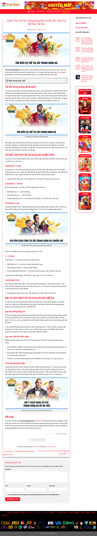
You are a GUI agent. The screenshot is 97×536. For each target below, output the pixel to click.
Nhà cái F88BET (81, 23)
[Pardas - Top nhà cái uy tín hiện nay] (10, 4)
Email (29, 486)
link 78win (28, 513)
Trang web (52, 486)
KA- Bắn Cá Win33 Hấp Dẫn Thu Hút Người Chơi (87, 60)
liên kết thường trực (50, 446)
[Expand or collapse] (65, 80)
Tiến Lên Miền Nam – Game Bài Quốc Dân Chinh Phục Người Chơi (87, 41)
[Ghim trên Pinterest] (39, 439)
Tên (6, 486)
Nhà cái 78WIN (74, 513)
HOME (33, 11)
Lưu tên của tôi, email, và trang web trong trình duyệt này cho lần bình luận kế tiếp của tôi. (33, 494)
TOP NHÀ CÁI (40, 11)
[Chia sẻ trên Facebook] (29, 439)
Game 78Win (85, 513)
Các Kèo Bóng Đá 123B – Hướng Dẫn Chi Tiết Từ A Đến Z (87, 51)
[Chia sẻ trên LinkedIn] (43, 439)
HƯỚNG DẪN (66, 11)
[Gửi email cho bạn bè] (36, 439)
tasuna (43, 29)
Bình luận (8, 469)
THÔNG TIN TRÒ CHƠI (53, 11)
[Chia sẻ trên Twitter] (33, 439)
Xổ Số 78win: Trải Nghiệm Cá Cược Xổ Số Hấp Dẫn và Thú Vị (87, 68)
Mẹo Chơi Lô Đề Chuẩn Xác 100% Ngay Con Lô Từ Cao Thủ (87, 78)
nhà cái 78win (62, 513)
